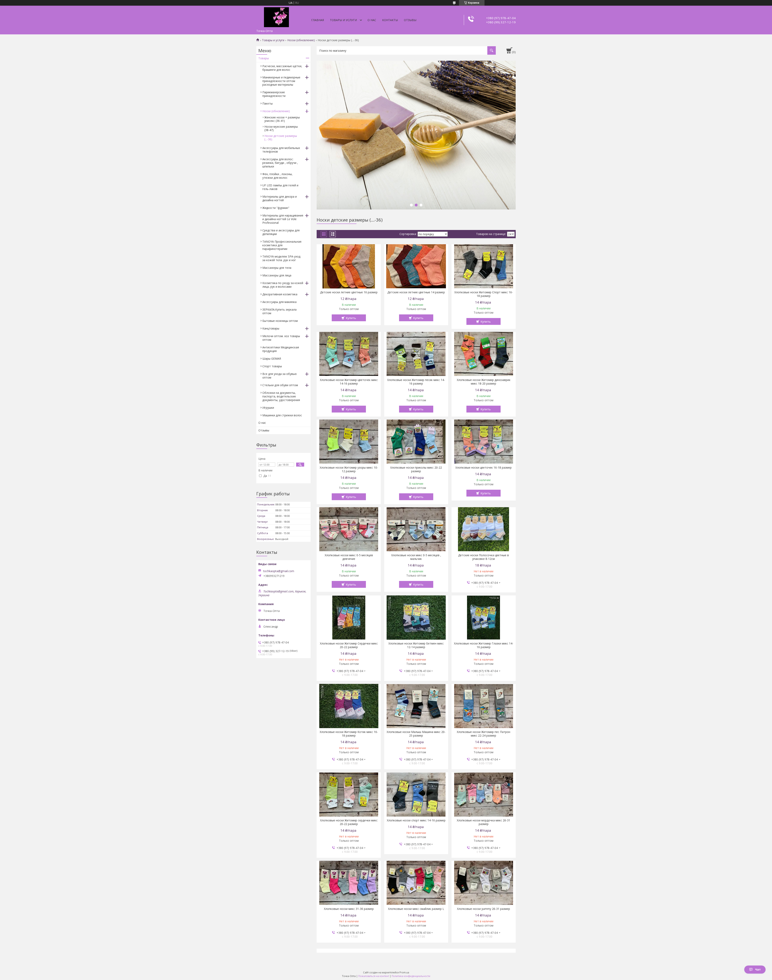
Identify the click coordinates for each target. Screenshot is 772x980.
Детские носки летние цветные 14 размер (416, 292)
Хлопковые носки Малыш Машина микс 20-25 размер (416, 733)
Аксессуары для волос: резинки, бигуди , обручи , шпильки (280, 162)
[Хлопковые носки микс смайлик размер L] (416, 883)
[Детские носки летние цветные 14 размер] (416, 266)
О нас (372, 20)
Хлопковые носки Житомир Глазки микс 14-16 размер (483, 645)
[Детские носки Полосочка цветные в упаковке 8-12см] (484, 529)
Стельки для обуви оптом (280, 385)
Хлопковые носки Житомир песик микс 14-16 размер (416, 381)
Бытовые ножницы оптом (280, 321)
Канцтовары (270, 328)
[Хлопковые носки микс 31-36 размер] (349, 883)
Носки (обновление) (301, 40)
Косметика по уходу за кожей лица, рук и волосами (282, 284)
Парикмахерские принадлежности (273, 94)
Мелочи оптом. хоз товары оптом (281, 338)
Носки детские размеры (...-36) (280, 137)
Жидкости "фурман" (275, 208)
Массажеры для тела (276, 268)
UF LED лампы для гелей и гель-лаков (280, 187)
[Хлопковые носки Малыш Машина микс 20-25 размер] (416, 706)
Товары (263, 58)
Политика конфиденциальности (411, 976)
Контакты (390, 20)
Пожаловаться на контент (373, 976)
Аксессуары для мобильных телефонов (281, 149)
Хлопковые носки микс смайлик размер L (416, 909)
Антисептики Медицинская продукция (280, 349)
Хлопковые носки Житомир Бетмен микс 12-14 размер (416, 645)
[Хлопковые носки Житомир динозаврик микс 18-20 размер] (484, 354)
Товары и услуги (343, 20)
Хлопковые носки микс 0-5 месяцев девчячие (349, 557)
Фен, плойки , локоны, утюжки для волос (277, 176)
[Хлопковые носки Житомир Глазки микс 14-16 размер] (484, 617)
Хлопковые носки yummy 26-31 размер (483, 909)
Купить (351, 318)
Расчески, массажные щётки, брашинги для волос (282, 68)
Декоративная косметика (279, 294)
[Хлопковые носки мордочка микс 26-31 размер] (484, 794)
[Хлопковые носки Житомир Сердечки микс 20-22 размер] (349, 617)
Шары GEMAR (271, 358)
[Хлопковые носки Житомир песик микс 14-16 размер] (416, 354)
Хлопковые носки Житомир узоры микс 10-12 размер (349, 469)
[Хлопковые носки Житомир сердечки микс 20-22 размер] (349, 794)
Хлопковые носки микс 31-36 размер (349, 909)
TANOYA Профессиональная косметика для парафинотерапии (281, 245)
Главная (317, 20)
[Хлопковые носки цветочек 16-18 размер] (484, 442)
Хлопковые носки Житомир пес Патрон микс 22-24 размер (483, 733)
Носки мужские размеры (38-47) (281, 128)
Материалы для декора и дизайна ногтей (279, 198)
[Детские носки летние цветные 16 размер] (349, 266)
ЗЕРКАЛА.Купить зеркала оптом (279, 311)
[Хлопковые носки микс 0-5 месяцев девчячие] (349, 529)
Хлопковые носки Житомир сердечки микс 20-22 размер (349, 822)
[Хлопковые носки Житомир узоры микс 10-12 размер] (349, 442)
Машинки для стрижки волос (282, 415)
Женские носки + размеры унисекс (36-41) (282, 119)
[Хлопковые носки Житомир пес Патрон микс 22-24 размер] (484, 706)
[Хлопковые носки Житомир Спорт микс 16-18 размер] (484, 266)
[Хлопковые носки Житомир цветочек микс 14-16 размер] (349, 354)
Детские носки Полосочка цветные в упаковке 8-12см (483, 557)
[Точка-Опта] (276, 16)
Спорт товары (272, 366)
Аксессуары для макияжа (279, 302)
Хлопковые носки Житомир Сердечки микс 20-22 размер (349, 645)
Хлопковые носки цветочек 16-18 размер (483, 467)
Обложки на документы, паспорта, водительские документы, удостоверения (281, 396)
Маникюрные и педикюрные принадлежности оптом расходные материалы (281, 80)
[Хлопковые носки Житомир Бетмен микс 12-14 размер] (416, 617)
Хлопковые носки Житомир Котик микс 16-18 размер (349, 733)
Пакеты (267, 103)
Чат (758, 969)
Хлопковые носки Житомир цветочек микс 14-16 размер (349, 381)
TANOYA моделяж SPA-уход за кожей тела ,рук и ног (281, 258)
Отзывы (410, 20)
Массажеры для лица (276, 275)
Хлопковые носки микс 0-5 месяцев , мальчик (416, 557)
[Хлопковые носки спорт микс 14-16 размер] (416, 794)
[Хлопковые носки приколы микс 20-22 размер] (416, 442)
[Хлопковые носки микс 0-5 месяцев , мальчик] (416, 529)
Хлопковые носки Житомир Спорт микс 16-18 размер (483, 294)
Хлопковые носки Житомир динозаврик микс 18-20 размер (483, 381)
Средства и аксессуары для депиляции (281, 232)
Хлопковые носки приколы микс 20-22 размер (416, 469)
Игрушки (268, 407)
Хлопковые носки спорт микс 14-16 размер (416, 820)
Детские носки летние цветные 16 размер (349, 292)
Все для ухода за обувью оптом (279, 375)
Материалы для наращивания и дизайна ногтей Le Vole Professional (282, 219)
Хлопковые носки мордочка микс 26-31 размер (483, 822)
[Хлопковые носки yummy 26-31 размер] (484, 883)
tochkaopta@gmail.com (278, 571)
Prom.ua (404, 972)
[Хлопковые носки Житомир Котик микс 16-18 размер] (349, 706)
